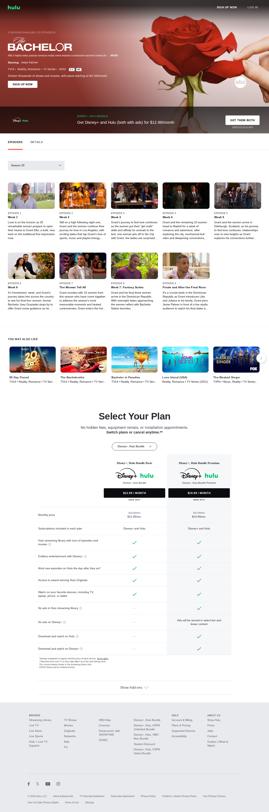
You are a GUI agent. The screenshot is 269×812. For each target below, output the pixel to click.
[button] (15, 141)
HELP (175, 715)
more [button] (114, 55)
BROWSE (34, 715)
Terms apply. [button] (103, 659)
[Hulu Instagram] (58, 783)
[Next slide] (261, 358)
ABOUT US (213, 715)
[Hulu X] (40, 783)
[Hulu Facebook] (32, 783)
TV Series (49, 69)
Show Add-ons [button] (131, 687)
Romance (34, 69)
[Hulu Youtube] (51, 783)
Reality (22, 69)
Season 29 (17, 165)
